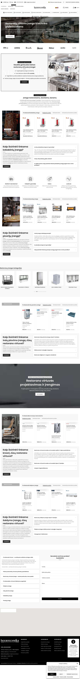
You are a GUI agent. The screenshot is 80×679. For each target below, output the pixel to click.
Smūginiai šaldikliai (41, 495)
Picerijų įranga (57, 644)
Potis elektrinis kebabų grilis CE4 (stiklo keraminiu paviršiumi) (57, 131)
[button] (77, 663)
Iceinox (38, 497)
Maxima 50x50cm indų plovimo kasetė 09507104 (71, 323)
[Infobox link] (18, 2)
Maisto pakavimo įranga (59, 650)
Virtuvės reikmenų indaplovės (26, 326)
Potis (24, 134)
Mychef (23, 431)
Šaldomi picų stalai (27, 219)
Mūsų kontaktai (70, 676)
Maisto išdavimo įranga (46, 650)
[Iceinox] (51, 48)
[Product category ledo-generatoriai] (56, 280)
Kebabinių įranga (58, 642)
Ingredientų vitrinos (70, 505)
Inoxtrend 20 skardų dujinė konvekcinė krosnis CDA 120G (56, 437)
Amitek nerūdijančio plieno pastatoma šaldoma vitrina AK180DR (26, 504)
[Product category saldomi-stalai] (73, 280)
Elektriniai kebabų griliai (28, 132)
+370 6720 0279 (12, 651)
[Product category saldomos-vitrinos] (23, 280)
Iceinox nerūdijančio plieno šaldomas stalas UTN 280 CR (57, 494)
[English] (57, 7)
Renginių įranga (57, 648)
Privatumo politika (63, 676)
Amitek (24, 220)
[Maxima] (17, 48)
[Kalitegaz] (28, 48)
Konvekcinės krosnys (41, 428)
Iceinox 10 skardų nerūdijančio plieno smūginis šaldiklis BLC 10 (42, 494)
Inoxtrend (54, 440)
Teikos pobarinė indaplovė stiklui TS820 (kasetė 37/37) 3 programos (57, 313)
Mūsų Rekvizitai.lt (4, 658)
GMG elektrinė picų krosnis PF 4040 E (70, 217)
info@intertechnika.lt (13, 654)
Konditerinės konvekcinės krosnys (27, 429)
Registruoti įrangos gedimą (72, 2)
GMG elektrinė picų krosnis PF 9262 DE (56, 217)
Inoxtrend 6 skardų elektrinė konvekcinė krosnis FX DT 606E (71, 427)
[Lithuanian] (56, 7)
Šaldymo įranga (44, 644)
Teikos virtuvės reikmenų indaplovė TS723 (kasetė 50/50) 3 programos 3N (27, 324)
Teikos (23, 327)
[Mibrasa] (5, 48)
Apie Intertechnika (25, 646)
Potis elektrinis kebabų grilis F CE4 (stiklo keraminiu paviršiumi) (28, 131)
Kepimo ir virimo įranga (46, 648)
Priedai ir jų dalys (40, 314)
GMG (53, 220)
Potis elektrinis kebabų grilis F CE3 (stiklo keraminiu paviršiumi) (42, 131)
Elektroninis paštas (46, 572)
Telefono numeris (46, 577)
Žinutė (43, 583)
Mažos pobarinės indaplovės (55, 315)
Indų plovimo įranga (45, 642)
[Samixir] (40, 48)
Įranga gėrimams (58, 646)
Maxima (38, 316)
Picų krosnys (54, 219)
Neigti (61, 674)
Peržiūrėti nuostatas (72, 674)
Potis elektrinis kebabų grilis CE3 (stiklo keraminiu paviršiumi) (71, 131)
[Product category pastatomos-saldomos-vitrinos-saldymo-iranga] (7, 280)
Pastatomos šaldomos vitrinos (27, 506)
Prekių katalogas (24, 644)
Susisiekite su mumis (25, 648)
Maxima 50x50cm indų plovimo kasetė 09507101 (42, 313)
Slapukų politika (56, 676)
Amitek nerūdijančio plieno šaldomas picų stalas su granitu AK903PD (42, 218)
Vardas (43, 566)
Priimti (52, 674)
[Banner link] (11, 125)
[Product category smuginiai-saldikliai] (40, 280)
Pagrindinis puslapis (25, 642)
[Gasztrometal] (63, 48)
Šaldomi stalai (55, 495)
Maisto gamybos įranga (46, 646)
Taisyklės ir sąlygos (25, 650)
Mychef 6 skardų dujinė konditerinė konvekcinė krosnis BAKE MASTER (27, 427)
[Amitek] (74, 48)
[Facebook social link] (63, 2)
